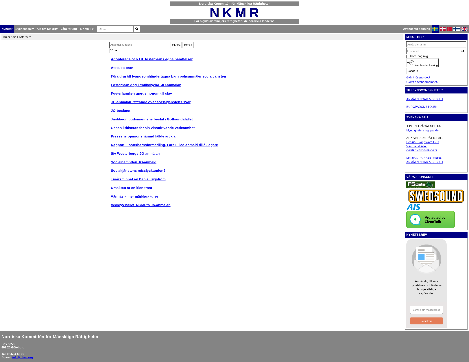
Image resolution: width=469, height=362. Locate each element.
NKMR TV (87, 28)
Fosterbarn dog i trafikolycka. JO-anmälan (146, 85)
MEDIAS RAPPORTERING (424, 157)
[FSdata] (420, 187)
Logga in (413, 70)
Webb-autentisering (426, 65)
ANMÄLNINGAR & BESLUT (424, 99)
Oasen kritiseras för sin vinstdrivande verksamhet (153, 128)
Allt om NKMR (46, 28)
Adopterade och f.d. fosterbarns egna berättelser (152, 59)
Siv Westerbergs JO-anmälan (135, 153)
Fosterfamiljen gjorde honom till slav (141, 93)
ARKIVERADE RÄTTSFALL (424, 137)
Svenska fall (23, 28)
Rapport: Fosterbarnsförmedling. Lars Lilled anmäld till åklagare (164, 145)
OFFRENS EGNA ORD (421, 150)
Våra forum (68, 28)
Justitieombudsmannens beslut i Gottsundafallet (152, 119)
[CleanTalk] (430, 227)
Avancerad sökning (416, 28)
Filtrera (176, 44)
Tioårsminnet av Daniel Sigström (138, 179)
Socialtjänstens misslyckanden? (138, 170)
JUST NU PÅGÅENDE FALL (425, 126)
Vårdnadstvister (416, 146)
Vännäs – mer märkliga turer (134, 196)
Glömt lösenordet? (418, 77)
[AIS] (413, 209)
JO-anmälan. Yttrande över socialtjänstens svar (151, 102)
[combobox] (115, 29)
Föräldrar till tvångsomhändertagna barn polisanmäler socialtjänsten (168, 76)
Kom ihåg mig (412, 56)
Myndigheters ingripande (422, 130)
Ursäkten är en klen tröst (131, 188)
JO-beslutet (120, 111)
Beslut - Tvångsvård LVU (422, 142)
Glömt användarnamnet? (422, 82)
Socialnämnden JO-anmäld (133, 162)
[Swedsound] (436, 202)
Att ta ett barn (122, 68)
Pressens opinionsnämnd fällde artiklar (144, 136)
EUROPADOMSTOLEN (421, 106)
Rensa (188, 44)
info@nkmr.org (22, 357)
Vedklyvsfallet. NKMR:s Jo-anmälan (141, 205)
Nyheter (6, 28)
